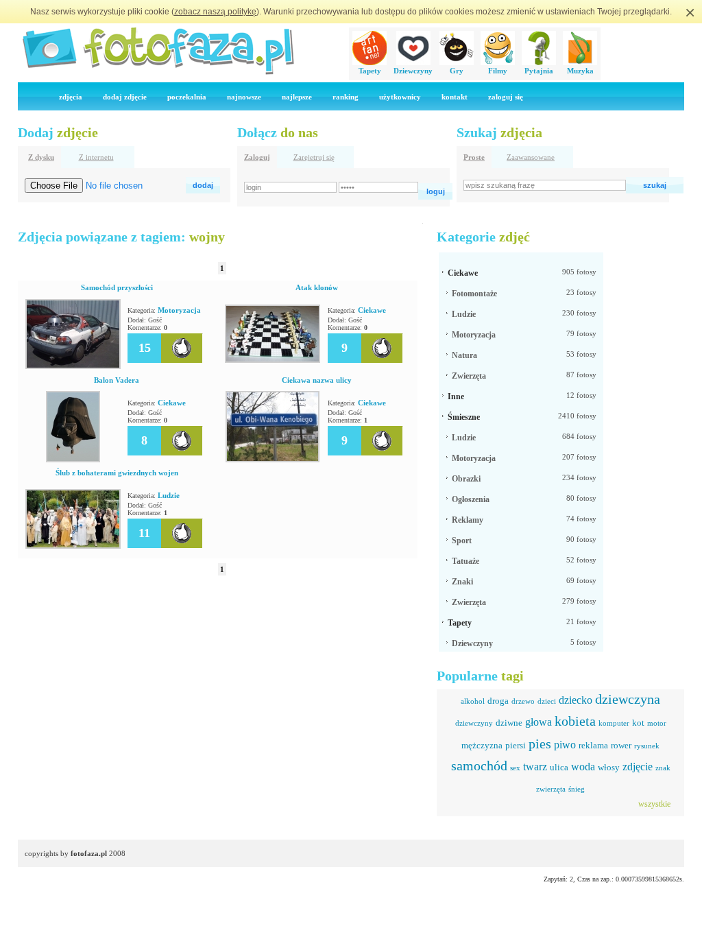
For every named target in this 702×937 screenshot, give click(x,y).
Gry (456, 71)
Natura (464, 355)
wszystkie (654, 804)
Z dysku (41, 157)
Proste (474, 157)
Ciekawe (372, 310)
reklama (593, 745)
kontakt (454, 97)
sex (515, 767)
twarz (535, 766)
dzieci (546, 701)
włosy (609, 767)
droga (498, 701)
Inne (456, 396)
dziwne (509, 722)
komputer (613, 723)
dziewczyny (474, 723)
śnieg (576, 789)
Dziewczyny (413, 71)
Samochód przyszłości (117, 287)
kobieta (575, 720)
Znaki (462, 581)
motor (656, 723)
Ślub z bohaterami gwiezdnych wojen (117, 472)
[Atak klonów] (272, 360)
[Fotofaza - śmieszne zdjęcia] (158, 73)
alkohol (473, 701)
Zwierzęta (469, 376)
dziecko (575, 700)
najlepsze (297, 97)
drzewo (523, 701)
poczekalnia (186, 97)
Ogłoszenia (470, 499)
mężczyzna (482, 745)
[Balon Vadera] (73, 459)
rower (621, 745)
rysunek (646, 746)
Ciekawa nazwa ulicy (317, 380)
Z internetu (96, 157)
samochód (479, 765)
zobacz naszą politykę (215, 11)
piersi (515, 745)
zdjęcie (637, 766)
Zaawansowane (531, 157)
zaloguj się (505, 97)
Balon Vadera (116, 380)
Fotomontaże (474, 293)
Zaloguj (257, 157)
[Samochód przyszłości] (73, 366)
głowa (538, 722)
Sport (462, 540)
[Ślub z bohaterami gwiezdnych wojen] (73, 546)
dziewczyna (627, 699)
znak (662, 767)
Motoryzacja (179, 310)
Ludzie (169, 495)
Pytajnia (538, 71)
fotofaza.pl (89, 853)
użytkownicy (400, 97)
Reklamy (467, 520)
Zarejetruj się (314, 157)
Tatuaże (465, 561)
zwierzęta (551, 789)
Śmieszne (464, 417)
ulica (559, 767)
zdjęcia (70, 97)
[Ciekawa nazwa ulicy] (272, 459)
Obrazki (466, 479)
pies (540, 743)
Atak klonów (316, 287)
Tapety (370, 71)
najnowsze (244, 97)
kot (638, 722)
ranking (345, 97)
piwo (565, 744)
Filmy (497, 71)
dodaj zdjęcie (125, 97)
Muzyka (580, 71)
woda (583, 766)
